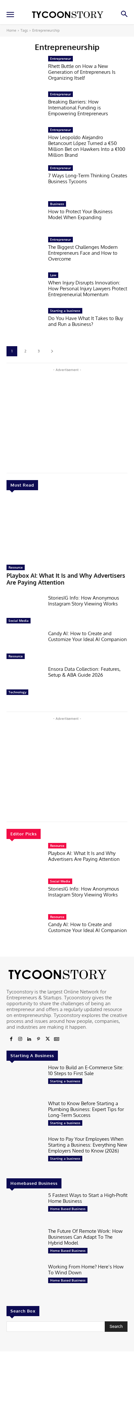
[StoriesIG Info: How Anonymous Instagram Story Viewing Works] (25, 610)
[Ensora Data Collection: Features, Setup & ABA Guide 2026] (25, 682)
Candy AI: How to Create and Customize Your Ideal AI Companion (87, 636)
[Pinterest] (38, 1039)
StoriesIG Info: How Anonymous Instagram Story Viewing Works (83, 601)
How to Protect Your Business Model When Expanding (80, 214)
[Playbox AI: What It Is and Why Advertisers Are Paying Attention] (67, 529)
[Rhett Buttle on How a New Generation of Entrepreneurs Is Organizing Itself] (25, 71)
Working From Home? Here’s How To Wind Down (86, 1270)
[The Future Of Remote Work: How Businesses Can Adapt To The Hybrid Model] (25, 1244)
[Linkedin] (29, 1039)
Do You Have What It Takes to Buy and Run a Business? (85, 321)
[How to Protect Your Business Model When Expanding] (25, 217)
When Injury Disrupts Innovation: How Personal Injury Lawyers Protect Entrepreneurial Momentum (87, 289)
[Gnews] (56, 1039)
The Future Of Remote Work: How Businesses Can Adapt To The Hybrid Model (85, 1237)
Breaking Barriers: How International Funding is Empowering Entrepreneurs (78, 108)
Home (11, 30)
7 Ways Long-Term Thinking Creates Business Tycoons (87, 178)
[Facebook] (11, 1039)
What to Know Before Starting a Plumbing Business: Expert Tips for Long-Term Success (86, 1109)
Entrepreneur (60, 58)
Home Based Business (68, 1208)
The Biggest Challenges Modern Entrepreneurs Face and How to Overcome (83, 253)
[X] (47, 1039)
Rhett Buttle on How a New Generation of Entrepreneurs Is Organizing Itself (81, 72)
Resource (15, 567)
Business (57, 204)
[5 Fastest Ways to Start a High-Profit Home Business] (25, 1208)
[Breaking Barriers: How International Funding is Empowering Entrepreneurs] (25, 107)
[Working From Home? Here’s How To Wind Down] (25, 1279)
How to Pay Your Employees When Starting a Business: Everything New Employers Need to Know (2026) (87, 1145)
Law (53, 275)
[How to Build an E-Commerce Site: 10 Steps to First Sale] (25, 1080)
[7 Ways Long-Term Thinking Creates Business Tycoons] (25, 181)
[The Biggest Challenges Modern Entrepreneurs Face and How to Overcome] (25, 252)
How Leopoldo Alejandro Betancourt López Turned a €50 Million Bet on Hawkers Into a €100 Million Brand (86, 146)
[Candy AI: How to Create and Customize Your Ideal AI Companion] (25, 646)
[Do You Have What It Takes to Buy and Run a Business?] (25, 323)
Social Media (18, 620)
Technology (17, 692)
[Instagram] (20, 1039)
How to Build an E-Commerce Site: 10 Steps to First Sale (86, 1070)
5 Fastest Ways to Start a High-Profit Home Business (87, 1198)
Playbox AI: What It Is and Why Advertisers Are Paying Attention (66, 579)
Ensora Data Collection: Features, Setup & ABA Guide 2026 (84, 672)
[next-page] (52, 351)
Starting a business (65, 310)
